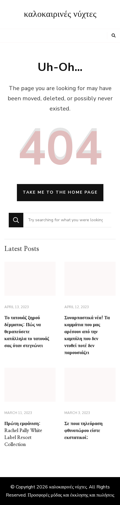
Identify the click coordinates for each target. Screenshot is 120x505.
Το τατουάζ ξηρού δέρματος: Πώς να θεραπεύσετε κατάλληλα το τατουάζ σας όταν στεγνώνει (26, 331)
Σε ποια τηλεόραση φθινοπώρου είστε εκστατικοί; (83, 430)
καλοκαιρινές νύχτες (60, 14)
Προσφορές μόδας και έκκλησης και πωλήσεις (71, 495)
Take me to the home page (60, 192)
